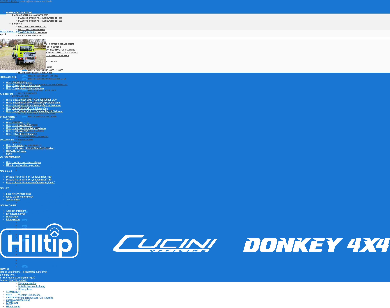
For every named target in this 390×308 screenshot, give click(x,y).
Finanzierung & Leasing (31, 131)
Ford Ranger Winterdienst (32, 27)
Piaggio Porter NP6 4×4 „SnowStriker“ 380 (40, 18)
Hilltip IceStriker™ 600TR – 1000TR (47, 219)
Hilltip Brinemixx (27, 93)
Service (10, 269)
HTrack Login (13, 157)
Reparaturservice (27, 283)
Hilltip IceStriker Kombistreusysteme (26, 128)
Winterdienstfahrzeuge (19, 12)
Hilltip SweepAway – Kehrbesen (23, 85)
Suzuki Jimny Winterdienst (21, 31)
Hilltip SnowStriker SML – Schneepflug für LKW (43, 205)
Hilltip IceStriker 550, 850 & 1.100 (35, 73)
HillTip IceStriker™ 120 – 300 (43, 211)
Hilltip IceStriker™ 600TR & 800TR (36, 216)
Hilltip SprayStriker (16, 151)
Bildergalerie (25, 139)
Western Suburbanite (29, 145)
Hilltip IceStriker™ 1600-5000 (43, 76)
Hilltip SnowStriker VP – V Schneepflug (39, 196)
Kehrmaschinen (20, 96)
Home (3, 31)
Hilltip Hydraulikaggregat (19, 82)
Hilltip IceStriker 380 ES (31, 214)
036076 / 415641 (9, 1)
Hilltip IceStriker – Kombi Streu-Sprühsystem (42, 84)
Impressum (12, 303)
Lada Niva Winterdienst (31, 35)
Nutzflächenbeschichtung (33, 136)
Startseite (11, 291)
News (9, 294)
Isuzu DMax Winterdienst (31, 29)
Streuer (16, 208)
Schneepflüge (19, 190)
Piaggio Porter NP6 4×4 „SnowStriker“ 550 (40, 21)
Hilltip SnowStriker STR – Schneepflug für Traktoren (47, 50)
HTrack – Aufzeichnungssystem (35, 260)
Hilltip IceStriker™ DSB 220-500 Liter (47, 79)
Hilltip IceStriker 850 (17, 131)
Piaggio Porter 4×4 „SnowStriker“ (30, 15)
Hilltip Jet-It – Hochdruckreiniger (36, 113)
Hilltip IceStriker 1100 (17, 122)
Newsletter (12, 216)
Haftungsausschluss (18, 300)
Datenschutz (13, 297)
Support (16, 142)
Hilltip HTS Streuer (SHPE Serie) (35, 297)
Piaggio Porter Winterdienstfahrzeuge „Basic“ (30, 182)
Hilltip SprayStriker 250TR (42, 90)
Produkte (11, 188)
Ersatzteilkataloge (15, 213)
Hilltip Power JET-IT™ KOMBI (42, 116)
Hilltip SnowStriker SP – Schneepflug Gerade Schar (46, 44)
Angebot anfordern (16, 210)
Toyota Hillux (13, 199)
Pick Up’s (17, 24)
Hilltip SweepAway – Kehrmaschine (25, 88)
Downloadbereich (27, 274)
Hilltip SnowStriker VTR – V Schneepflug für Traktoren (48, 53)
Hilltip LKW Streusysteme (20, 134)
